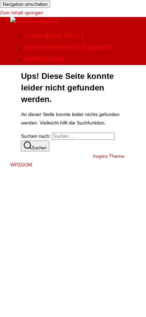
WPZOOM (21, 164)
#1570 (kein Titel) (53, 35)
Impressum (43, 59)
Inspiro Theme (108, 156)
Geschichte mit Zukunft (68, 47)
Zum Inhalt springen (21, 12)
